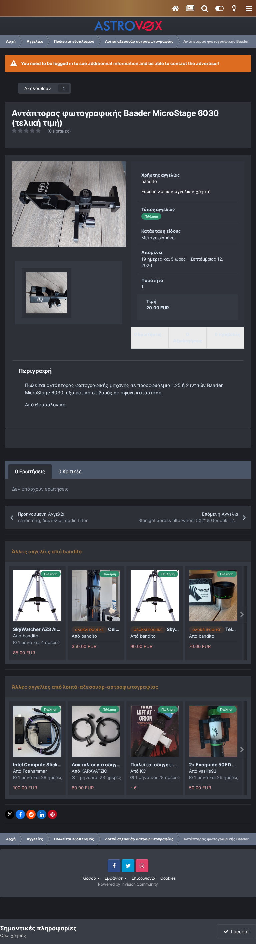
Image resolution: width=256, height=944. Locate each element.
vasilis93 (207, 771)
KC (143, 771)
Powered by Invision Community (128, 884)
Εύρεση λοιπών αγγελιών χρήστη (176, 191)
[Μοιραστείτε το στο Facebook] (20, 814)
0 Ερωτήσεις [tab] (30, 471)
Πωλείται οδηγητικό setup (161, 764)
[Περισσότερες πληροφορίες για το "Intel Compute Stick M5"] (37, 731)
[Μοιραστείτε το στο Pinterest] (52, 814)
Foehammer (35, 771)
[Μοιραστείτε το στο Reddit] (31, 814)
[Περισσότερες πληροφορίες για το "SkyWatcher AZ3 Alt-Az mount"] (154, 596)
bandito (149, 181)
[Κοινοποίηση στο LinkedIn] (41, 814)
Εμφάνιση (114, 878)
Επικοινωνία (143, 878)
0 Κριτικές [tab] (70, 471)
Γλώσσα (88, 878)
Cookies (168, 878)
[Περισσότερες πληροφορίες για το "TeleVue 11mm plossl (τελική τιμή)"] (213, 596)
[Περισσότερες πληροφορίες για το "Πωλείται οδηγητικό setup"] (154, 731)
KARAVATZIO (94, 771)
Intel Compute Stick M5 (39, 764)
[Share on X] (9, 814)
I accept (238, 931)
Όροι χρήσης (13, 935)
